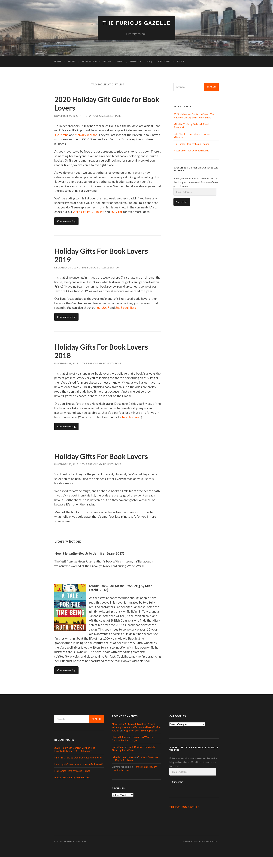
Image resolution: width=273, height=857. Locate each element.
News (120, 61)
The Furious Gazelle (136, 23)
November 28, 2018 (66, 363)
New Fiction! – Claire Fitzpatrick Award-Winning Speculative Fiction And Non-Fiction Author (136, 727)
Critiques (164, 61)
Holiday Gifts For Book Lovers (101, 456)
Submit (134, 61)
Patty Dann (118, 746)
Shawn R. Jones (120, 736)
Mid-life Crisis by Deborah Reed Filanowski (78, 757)
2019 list (116, 211)
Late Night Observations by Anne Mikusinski (78, 764)
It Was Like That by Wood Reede (191, 150)
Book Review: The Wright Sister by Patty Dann (134, 748)
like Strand (61, 135)
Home (57, 61)
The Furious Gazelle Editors (101, 115)
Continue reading (66, 221)
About (71, 61)
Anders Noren (202, 841)
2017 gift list (82, 211)
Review (107, 61)
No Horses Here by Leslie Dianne (191, 143)
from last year (131, 417)
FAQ (149, 61)
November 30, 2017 (66, 464)
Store (180, 61)
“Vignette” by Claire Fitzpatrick (140, 730)
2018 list (98, 211)
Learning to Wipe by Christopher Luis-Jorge (132, 738)
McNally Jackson (86, 135)
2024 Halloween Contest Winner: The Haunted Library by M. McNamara (193, 116)
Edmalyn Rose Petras (123, 756)
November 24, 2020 (66, 115)
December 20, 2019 (66, 267)
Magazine (88, 61)
